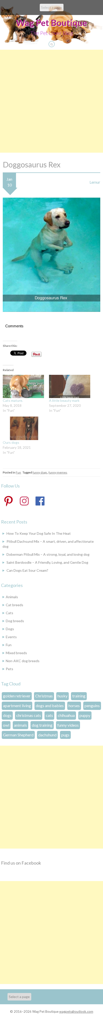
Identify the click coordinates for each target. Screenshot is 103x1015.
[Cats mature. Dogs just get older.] (23, 386)
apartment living (17, 705)
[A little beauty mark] (69, 386)
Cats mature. (13, 400)
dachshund (47, 734)
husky (63, 695)
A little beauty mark (64, 400)
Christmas (44, 695)
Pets (9, 669)
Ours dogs (11, 442)
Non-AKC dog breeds (23, 661)
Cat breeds (14, 605)
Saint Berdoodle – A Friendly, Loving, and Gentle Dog (47, 562)
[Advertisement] (51, 101)
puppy (85, 715)
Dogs (10, 629)
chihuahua (66, 715)
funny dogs (39, 472)
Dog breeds (15, 621)
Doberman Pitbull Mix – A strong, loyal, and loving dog (48, 554)
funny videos (68, 725)
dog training (42, 725)
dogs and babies (50, 705)
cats (49, 715)
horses (74, 705)
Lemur (95, 182)
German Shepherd (18, 734)
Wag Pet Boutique (51, 22)
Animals (12, 597)
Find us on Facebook (21, 863)
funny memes (57, 472)
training (79, 695)
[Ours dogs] (23, 428)
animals (20, 725)
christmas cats (28, 715)
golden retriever (16, 695)
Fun (18, 472)
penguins (92, 705)
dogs (7, 715)
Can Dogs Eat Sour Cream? (27, 570)
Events (11, 637)
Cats (9, 613)
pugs (65, 734)
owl (6, 725)
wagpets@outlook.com (76, 1012)
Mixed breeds (16, 653)
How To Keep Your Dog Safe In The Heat (38, 533)
